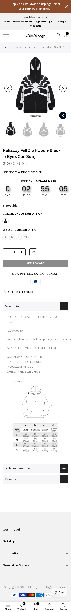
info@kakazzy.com (37, 17)
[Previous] (8, 88)
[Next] (63, 88)
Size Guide (10, 205)
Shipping (8, 171)
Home (6, 47)
